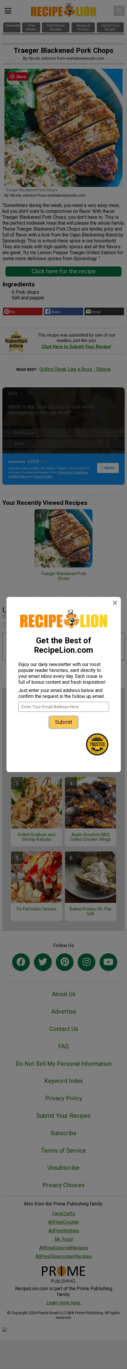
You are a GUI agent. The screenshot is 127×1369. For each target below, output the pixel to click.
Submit (63, 722)
